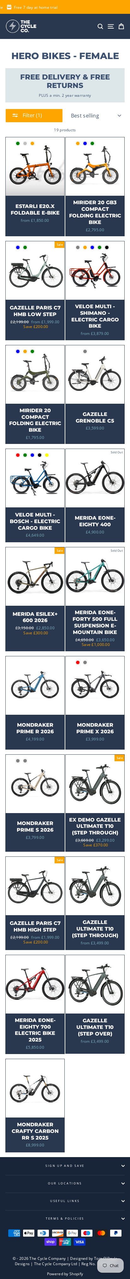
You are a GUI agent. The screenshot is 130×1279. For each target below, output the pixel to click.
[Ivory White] (77, 351)
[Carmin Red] (17, 455)
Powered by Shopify (65, 1273)
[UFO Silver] (25, 143)
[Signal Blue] (32, 455)
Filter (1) (31, 115)
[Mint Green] (25, 455)
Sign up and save (65, 1166)
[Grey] (77, 247)
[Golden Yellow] (46, 455)
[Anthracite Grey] (85, 351)
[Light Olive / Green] (25, 247)
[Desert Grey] (17, 760)
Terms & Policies (65, 1218)
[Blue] (92, 247)
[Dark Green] (92, 143)
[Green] (99, 247)
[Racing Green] (17, 143)
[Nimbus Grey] (25, 760)
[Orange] (77, 143)
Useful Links (65, 1201)
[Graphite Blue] (85, 143)
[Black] (106, 247)
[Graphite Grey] (85, 662)
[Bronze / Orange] (32, 143)
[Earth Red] (77, 662)
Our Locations (65, 1183)
